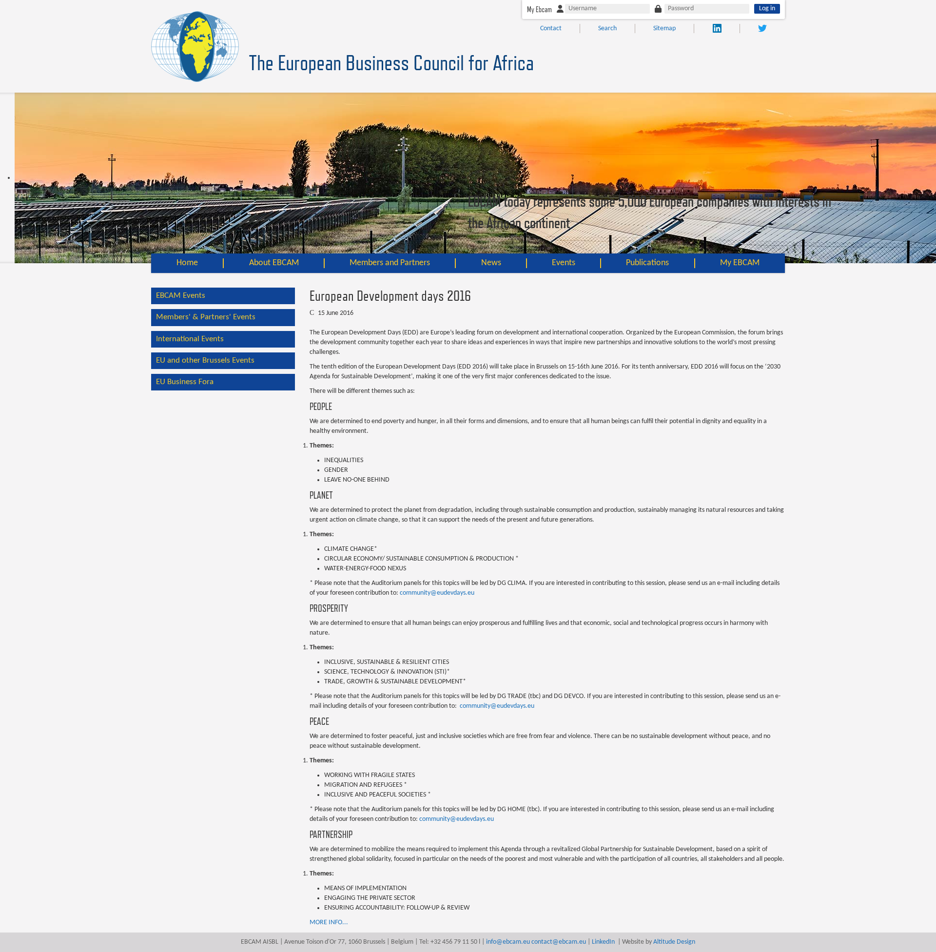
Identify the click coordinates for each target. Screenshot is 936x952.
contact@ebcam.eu (558, 942)
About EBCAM (274, 263)
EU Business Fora (185, 382)
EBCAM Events (180, 295)
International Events (190, 339)
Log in (767, 8)
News (491, 263)
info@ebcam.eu (508, 942)
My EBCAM (740, 263)
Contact (551, 28)
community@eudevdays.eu (437, 593)
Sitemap (664, 28)
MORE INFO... (329, 922)
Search (607, 28)
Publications (647, 263)
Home (187, 263)
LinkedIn (603, 942)
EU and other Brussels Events (205, 360)
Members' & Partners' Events (205, 317)
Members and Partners (390, 263)
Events (563, 263)
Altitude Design (674, 942)
